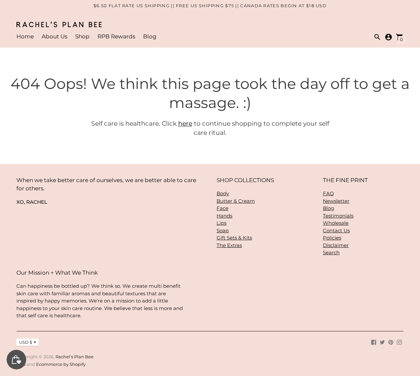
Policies (332, 238)
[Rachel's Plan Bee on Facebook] (373, 342)
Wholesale (335, 223)
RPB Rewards (116, 36)
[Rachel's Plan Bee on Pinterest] (390, 342)
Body (223, 193)
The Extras (229, 245)
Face (222, 208)
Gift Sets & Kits (234, 238)
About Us (54, 36)
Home (25, 36)
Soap (223, 230)
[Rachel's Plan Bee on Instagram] (399, 342)
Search (331, 252)
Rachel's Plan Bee (74, 356)
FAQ (328, 193)
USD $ (25, 342)
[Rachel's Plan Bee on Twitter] (382, 342)
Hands (224, 216)
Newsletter (336, 201)
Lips (221, 223)
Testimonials (338, 216)
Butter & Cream (236, 201)
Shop (82, 36)
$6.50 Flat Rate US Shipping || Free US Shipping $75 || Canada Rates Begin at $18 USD (210, 5)
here (185, 123)
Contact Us (336, 230)
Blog (150, 36)
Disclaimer (336, 245)
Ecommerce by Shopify (61, 364)
